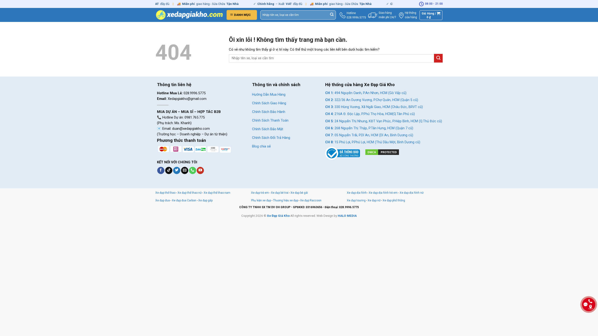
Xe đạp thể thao (165, 192)
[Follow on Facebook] (160, 170)
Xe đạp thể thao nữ (190, 192)
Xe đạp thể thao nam (217, 192)
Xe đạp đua (162, 200)
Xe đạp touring (356, 200)
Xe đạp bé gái (299, 192)
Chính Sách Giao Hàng (269, 103)
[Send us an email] (184, 170)
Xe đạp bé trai (279, 192)
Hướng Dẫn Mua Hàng (268, 94)
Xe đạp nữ (374, 200)
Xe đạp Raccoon (310, 200)
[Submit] (332, 15)
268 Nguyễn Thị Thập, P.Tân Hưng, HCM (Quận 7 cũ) (369, 128)
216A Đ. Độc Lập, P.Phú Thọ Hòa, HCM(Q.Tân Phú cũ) (370, 114)
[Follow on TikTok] (168, 170)
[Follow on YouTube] (200, 170)
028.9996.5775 (356, 17)
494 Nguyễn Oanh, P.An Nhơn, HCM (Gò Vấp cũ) (365, 93)
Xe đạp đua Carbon (184, 200)
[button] (242, 15)
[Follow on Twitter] (176, 170)
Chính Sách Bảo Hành (268, 112)
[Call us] (192, 170)
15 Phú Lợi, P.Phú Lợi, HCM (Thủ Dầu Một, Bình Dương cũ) (372, 142)
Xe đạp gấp (205, 200)
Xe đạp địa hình (357, 192)
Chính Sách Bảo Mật (267, 129)
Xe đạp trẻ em (260, 192)
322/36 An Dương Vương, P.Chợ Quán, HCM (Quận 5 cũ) (371, 100)
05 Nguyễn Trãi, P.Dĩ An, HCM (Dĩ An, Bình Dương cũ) (369, 135)
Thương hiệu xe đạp (285, 200)
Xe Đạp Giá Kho (278, 215)
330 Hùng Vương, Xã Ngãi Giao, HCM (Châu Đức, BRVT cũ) (374, 107)
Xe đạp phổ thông (394, 200)
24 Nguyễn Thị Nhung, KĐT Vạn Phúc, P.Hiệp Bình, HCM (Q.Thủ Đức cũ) (383, 121)
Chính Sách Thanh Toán (270, 120)
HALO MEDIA (347, 215)
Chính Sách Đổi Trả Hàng (271, 138)
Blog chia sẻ (261, 146)
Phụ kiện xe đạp (261, 200)
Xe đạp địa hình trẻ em (383, 192)
